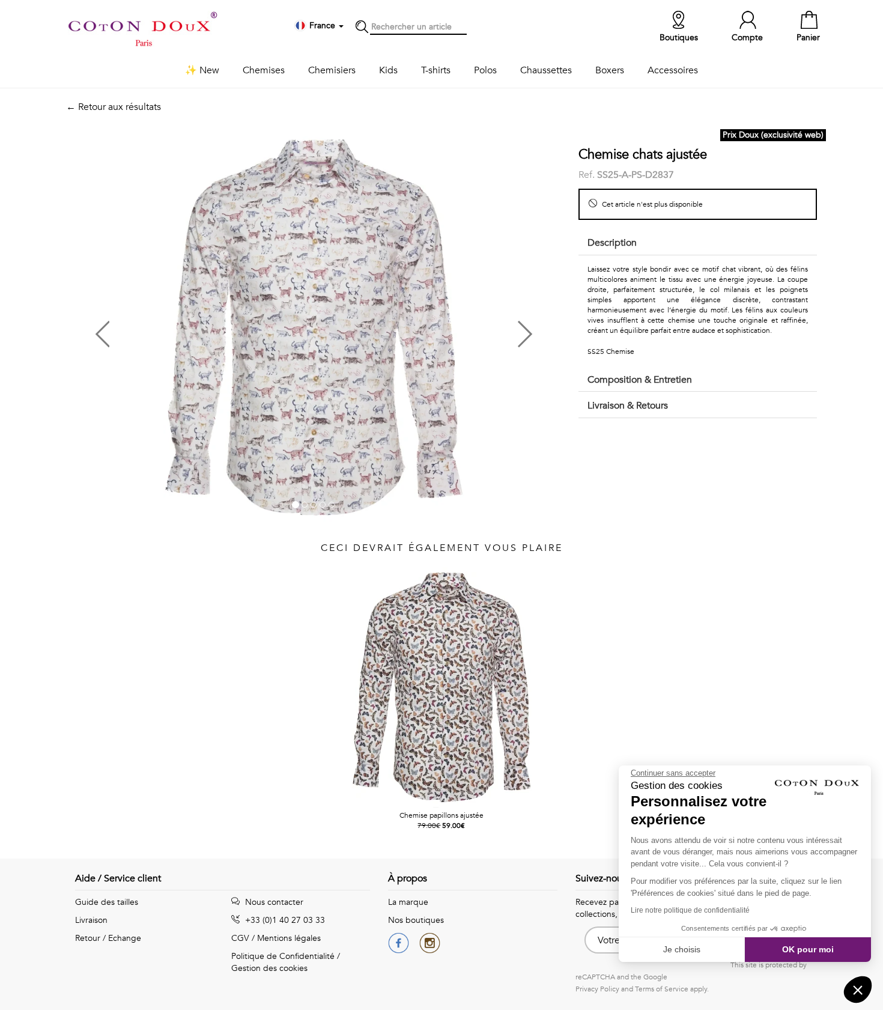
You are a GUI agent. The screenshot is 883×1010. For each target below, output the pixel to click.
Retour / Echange (108, 938)
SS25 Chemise (610, 351)
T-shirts (436, 70)
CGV (240, 938)
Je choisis (681, 949)
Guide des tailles (106, 902)
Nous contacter (273, 902)
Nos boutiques (416, 920)
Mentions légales (289, 938)
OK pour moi (808, 949)
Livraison (91, 920)
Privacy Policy (597, 989)
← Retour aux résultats (113, 107)
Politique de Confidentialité (283, 956)
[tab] (697, 243)
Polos (485, 70)
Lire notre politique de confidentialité (690, 910)
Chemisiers (332, 70)
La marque (408, 902)
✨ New (202, 70)
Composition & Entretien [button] (639, 379)
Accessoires (673, 70)
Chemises (264, 70)
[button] (190, 329)
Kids (388, 70)
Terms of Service (661, 989)
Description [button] (612, 242)
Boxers (609, 70)
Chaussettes (546, 70)
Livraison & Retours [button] (627, 405)
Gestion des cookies (269, 968)
